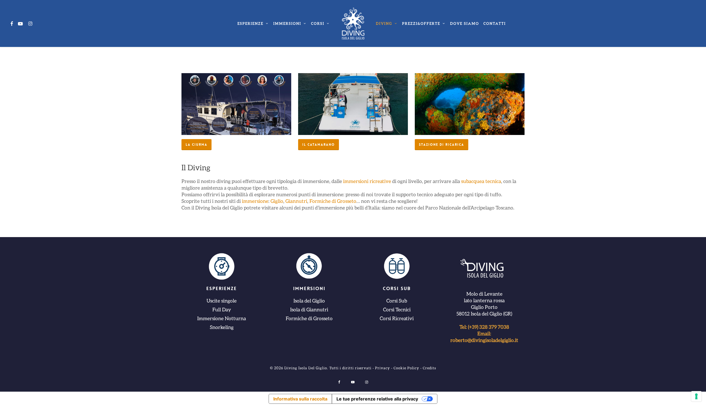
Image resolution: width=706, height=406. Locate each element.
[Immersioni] (309, 267)
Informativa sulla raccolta (300, 399)
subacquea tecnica (481, 181)
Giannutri (296, 201)
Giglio (277, 201)
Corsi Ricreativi (397, 318)
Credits (429, 368)
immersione (255, 201)
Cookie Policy (406, 368)
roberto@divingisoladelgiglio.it (484, 340)
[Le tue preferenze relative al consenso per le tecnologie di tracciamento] (696, 396)
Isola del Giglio (309, 301)
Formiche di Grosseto (332, 201)
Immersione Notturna (221, 318)
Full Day (221, 309)
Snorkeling (222, 327)
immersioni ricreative (367, 181)
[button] (196, 144)
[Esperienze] (222, 267)
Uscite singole (222, 301)
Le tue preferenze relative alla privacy (377, 399)
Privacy (382, 368)
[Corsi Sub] (397, 267)
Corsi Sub (396, 301)
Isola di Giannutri (309, 309)
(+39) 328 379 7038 (488, 327)
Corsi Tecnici (397, 309)
